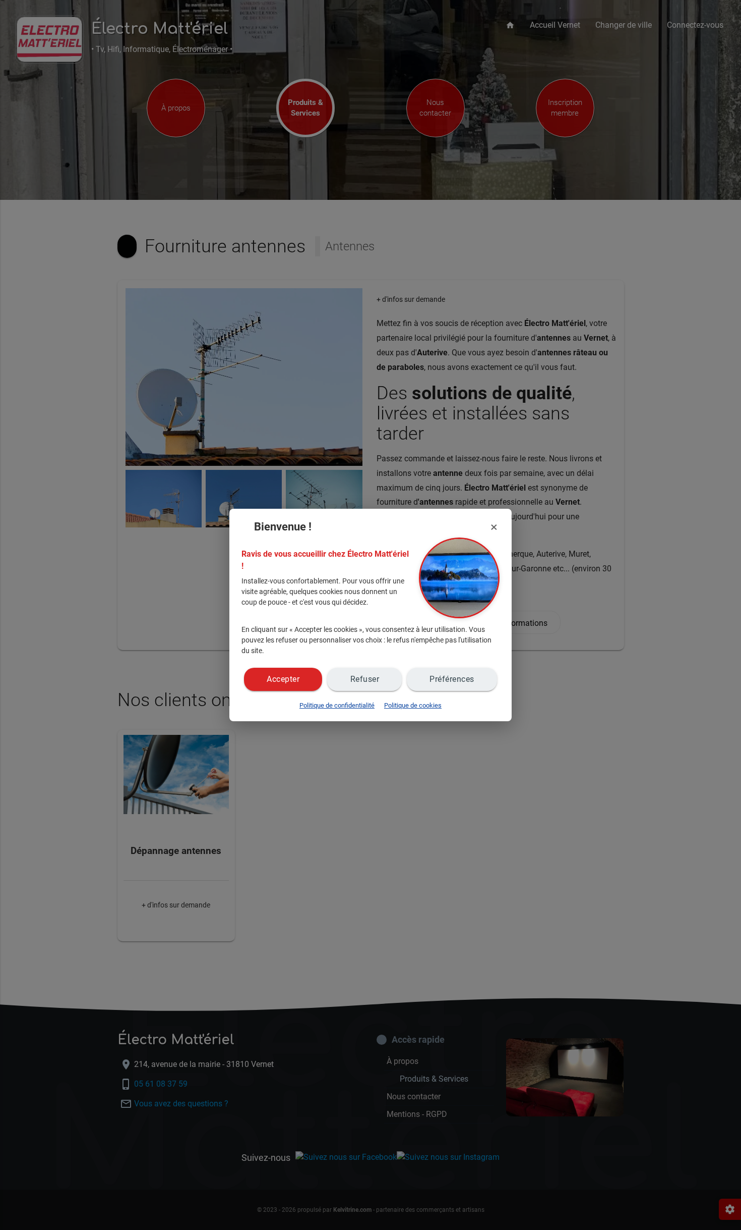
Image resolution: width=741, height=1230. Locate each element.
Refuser (365, 679)
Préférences (451, 679)
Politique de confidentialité (337, 705)
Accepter (283, 679)
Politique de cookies (413, 705)
